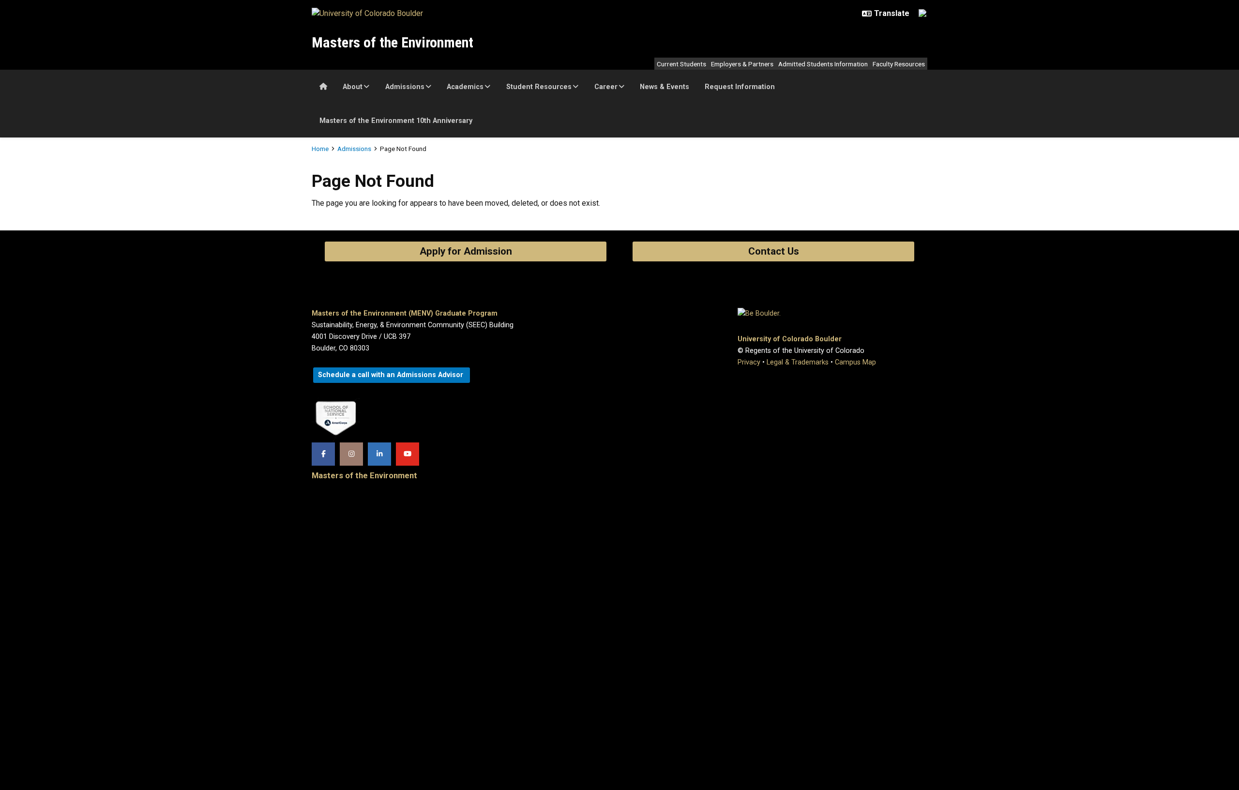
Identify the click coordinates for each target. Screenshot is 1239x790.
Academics (465, 87)
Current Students (681, 64)
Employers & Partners (742, 64)
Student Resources (539, 87)
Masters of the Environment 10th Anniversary (395, 121)
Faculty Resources (899, 64)
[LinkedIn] (379, 454)
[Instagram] (351, 454)
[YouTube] (407, 454)
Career (606, 87)
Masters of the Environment (392, 42)
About (353, 87)
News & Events (664, 87)
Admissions (404, 87)
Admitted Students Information (823, 64)
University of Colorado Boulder (790, 339)
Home (320, 148)
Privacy (749, 362)
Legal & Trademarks (798, 362)
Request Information (740, 87)
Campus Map (855, 362)
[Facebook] (323, 454)
